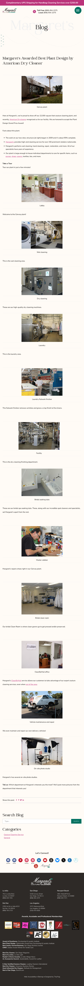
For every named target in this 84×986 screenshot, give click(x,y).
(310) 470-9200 (35, 910)
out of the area (31, 684)
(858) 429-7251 (8, 898)
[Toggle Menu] (77, 10)
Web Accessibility (30, 977)
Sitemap (40, 977)
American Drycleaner (18, 119)
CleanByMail (16, 680)
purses (8, 156)
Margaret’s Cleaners (10, 10)
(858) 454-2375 (35, 898)
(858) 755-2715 (8, 910)
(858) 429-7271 (62, 898)
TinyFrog (57, 977)
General (7, 838)
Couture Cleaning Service (14, 834)
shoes (14, 156)
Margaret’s (10, 142)
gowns (19, 156)
